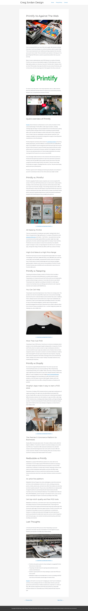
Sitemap (31, 608)
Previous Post (28, 600)
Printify (28, 124)
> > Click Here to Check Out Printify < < (44, 226)
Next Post (61, 600)
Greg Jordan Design (32, 2)
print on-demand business (53, 374)
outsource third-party (31, 237)
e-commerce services (51, 141)
